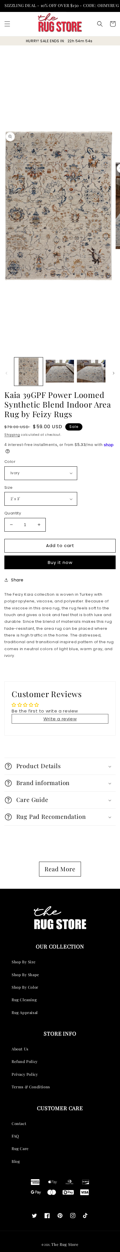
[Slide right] (113, 373)
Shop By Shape (25, 974)
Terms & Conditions (31, 1086)
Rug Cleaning (24, 999)
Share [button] (17, 580)
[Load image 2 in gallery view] (60, 371)
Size (8, 487)
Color (9, 461)
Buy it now (60, 562)
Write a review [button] (60, 719)
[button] (7, 23)
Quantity (12, 513)
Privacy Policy (25, 1074)
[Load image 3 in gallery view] (91, 371)
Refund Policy (25, 1061)
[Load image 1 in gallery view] (28, 371)
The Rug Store (64, 1244)
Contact (19, 1123)
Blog (16, 1161)
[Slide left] (6, 373)
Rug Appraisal (25, 1012)
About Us (20, 1048)
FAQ (15, 1135)
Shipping (12, 435)
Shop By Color (25, 987)
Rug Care (20, 1148)
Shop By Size (24, 961)
